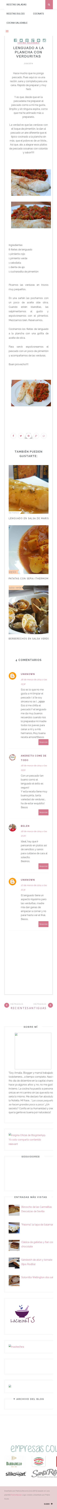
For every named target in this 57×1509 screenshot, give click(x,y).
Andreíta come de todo (34, 758)
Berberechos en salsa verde (29, 638)
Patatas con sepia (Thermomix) (30, 578)
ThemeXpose (16, 1495)
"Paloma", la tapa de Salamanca (38, 1224)
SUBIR (47, 1504)
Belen (25, 826)
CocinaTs (38, 13)
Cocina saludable (17, 22)
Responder (43, 742)
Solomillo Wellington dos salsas (39, 1277)
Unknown (28, 674)
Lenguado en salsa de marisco (31, 518)
